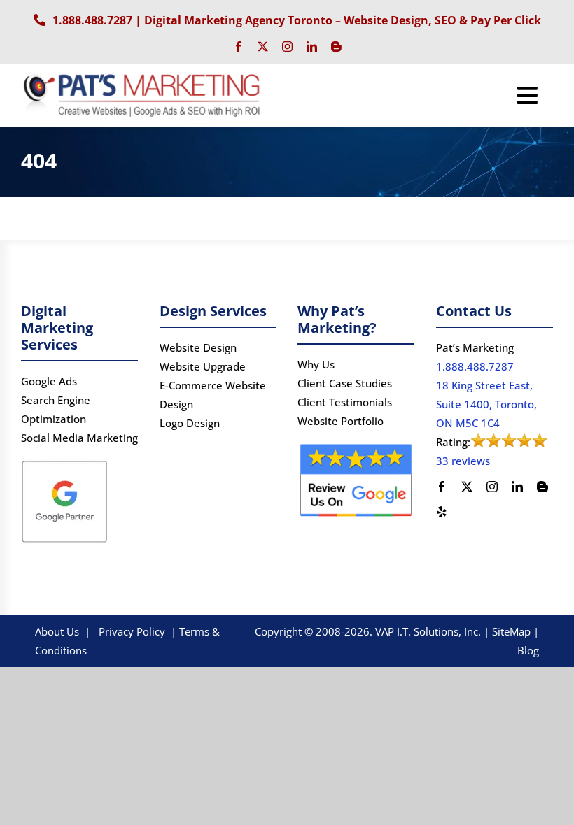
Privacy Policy (132, 631)
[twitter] (263, 46)
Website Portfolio (341, 421)
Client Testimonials (345, 402)
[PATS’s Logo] (143, 75)
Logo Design (190, 423)
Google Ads (49, 381)
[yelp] (441, 511)
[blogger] (336, 46)
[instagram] (287, 46)
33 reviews (463, 461)
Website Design (198, 347)
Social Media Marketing (79, 438)
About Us (57, 631)
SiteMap (511, 631)
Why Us (316, 364)
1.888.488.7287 (92, 20)
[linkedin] (312, 46)
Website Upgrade (203, 366)
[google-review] (356, 446)
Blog (528, 650)
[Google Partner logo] (64, 463)
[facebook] (238, 46)
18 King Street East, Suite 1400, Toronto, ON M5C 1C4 (486, 404)
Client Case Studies (345, 383)
